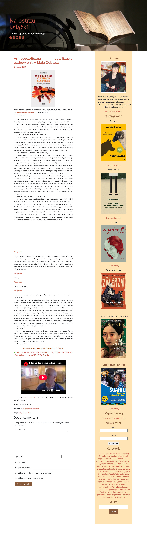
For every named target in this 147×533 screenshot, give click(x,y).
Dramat (111, 461)
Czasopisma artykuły (113, 459)
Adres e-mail (21, 462)
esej (116, 461)
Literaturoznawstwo (111, 471)
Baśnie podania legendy (119, 453)
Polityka (118, 474)
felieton (118, 464)
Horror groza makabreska (114, 466)
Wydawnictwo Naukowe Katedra (25, 112)
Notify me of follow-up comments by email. (34, 473)
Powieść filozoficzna (114, 479)
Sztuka (108, 495)
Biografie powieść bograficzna (111, 456)
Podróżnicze (103, 474)
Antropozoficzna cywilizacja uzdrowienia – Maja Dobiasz (43, 60)
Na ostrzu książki (22, 24)
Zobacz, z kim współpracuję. (113, 418)
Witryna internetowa (23, 468)
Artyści (106, 453)
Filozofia (124, 464)
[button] (102, 290)
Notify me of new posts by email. (30, 478)
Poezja (112, 474)
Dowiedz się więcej (113, 165)
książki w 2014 (24, 413)
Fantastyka (109, 464)
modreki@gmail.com (113, 111)
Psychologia (112, 489)
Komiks (112, 469)
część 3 (32, 397)
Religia (120, 489)
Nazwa (18, 457)
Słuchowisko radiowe (108, 492)
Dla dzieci (126, 459)
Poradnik (118, 477)
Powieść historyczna (113, 482)
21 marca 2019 (20, 67)
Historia (100, 466)
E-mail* (114, 435)
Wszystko (121, 497)
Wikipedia (18, 252)
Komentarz (20, 429)
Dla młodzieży (102, 461)
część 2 (25, 397)
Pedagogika (125, 471)
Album (100, 453)
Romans (127, 489)
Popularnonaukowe (31, 408)
